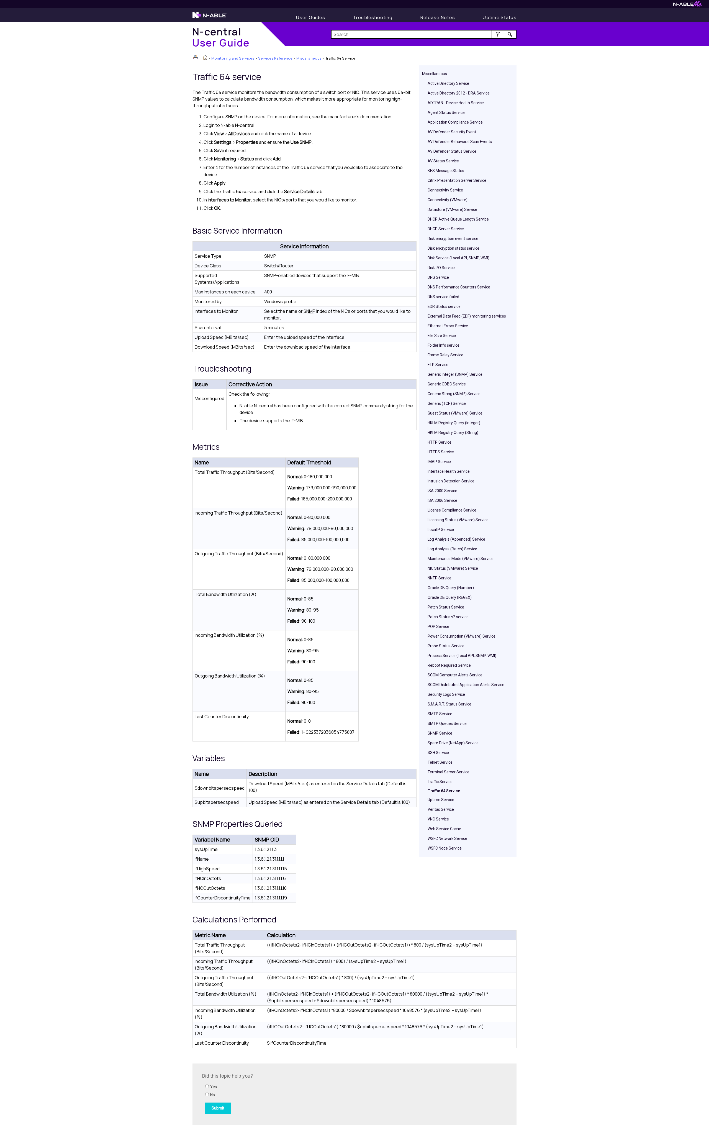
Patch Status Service (446, 607)
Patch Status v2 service (448, 617)
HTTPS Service (441, 452)
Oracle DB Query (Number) (451, 587)
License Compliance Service (452, 510)
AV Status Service (443, 161)
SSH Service (438, 752)
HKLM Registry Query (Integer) (454, 423)
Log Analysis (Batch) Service (452, 549)
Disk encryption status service (453, 248)
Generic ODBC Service (447, 384)
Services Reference (275, 58)
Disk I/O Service (441, 267)
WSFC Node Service (445, 848)
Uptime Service (441, 799)
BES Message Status (446, 170)
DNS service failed (443, 297)
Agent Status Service (446, 112)
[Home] (205, 58)
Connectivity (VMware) (447, 200)
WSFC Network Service (447, 838)
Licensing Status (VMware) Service (458, 520)
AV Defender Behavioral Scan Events (460, 141)
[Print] (195, 57)
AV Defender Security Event (452, 132)
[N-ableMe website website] (687, 5)
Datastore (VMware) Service (452, 209)
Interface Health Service (449, 471)
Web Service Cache (444, 829)
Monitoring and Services (232, 58)
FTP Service (438, 364)
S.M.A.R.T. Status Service (449, 704)
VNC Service (438, 819)
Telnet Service (440, 762)
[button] (498, 34)
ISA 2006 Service (442, 500)
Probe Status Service (446, 646)
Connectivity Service (445, 190)
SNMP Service (440, 733)
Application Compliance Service (455, 122)
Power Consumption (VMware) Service (461, 636)
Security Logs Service (446, 694)
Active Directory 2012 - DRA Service (459, 93)
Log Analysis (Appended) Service (456, 539)
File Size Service (442, 335)
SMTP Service (440, 714)
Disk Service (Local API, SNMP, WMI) (458, 258)
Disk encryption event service (453, 238)
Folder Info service (443, 345)
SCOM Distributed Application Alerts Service (466, 684)
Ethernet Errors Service (448, 326)
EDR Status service (444, 306)
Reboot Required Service (449, 665)
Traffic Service (440, 781)
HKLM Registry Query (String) (453, 432)
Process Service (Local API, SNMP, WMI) (462, 655)
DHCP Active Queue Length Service (458, 219)
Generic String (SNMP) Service (454, 394)
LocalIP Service (441, 529)
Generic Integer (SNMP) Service (455, 374)
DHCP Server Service (446, 229)
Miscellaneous (309, 58)
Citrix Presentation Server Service (457, 180)
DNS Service (438, 277)
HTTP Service (439, 442)
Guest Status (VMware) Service (455, 413)
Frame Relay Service (445, 355)
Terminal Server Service (448, 772)
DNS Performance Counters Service (459, 287)
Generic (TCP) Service (447, 403)
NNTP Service (439, 578)
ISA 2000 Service (442, 491)
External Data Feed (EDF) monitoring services (467, 316)
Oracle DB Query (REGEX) (450, 597)
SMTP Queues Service (447, 723)
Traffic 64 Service (444, 791)
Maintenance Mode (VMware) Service (461, 558)
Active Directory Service (448, 83)
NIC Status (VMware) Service (453, 568)
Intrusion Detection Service (451, 481)
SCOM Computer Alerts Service (455, 675)
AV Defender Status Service (452, 151)
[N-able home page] (209, 18)
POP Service (438, 626)
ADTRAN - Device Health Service (456, 103)
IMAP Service (439, 461)
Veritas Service (441, 809)
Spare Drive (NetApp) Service (453, 743)
